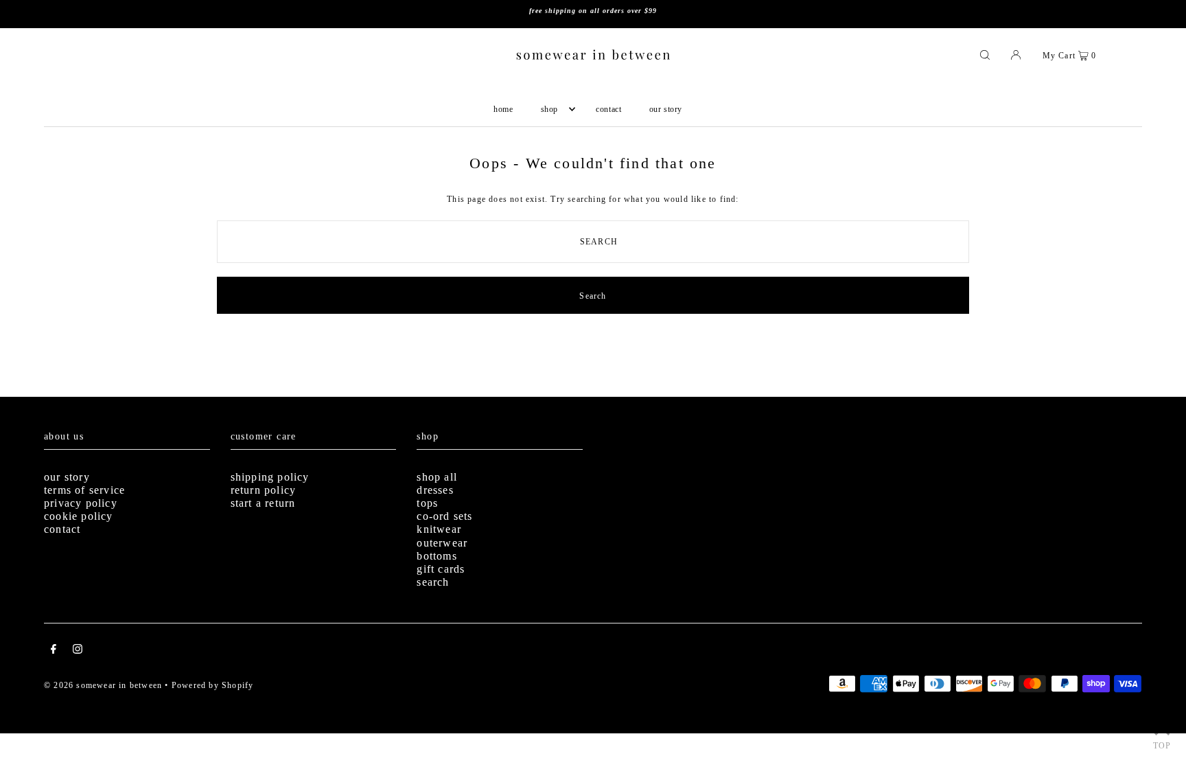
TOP (1162, 746)
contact (62, 529)
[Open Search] (985, 54)
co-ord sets (444, 516)
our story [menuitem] (665, 109)
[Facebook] (53, 651)
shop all (437, 477)
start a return (263, 503)
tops (427, 503)
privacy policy (80, 503)
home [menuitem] (503, 109)
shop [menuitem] (549, 109)
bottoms (436, 556)
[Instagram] (77, 651)
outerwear (442, 543)
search (433, 582)
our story (67, 477)
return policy (263, 490)
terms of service (84, 490)
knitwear (439, 529)
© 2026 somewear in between (103, 685)
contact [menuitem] (608, 109)
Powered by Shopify (213, 685)
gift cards (441, 569)
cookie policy (78, 516)
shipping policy (270, 477)
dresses (435, 490)
